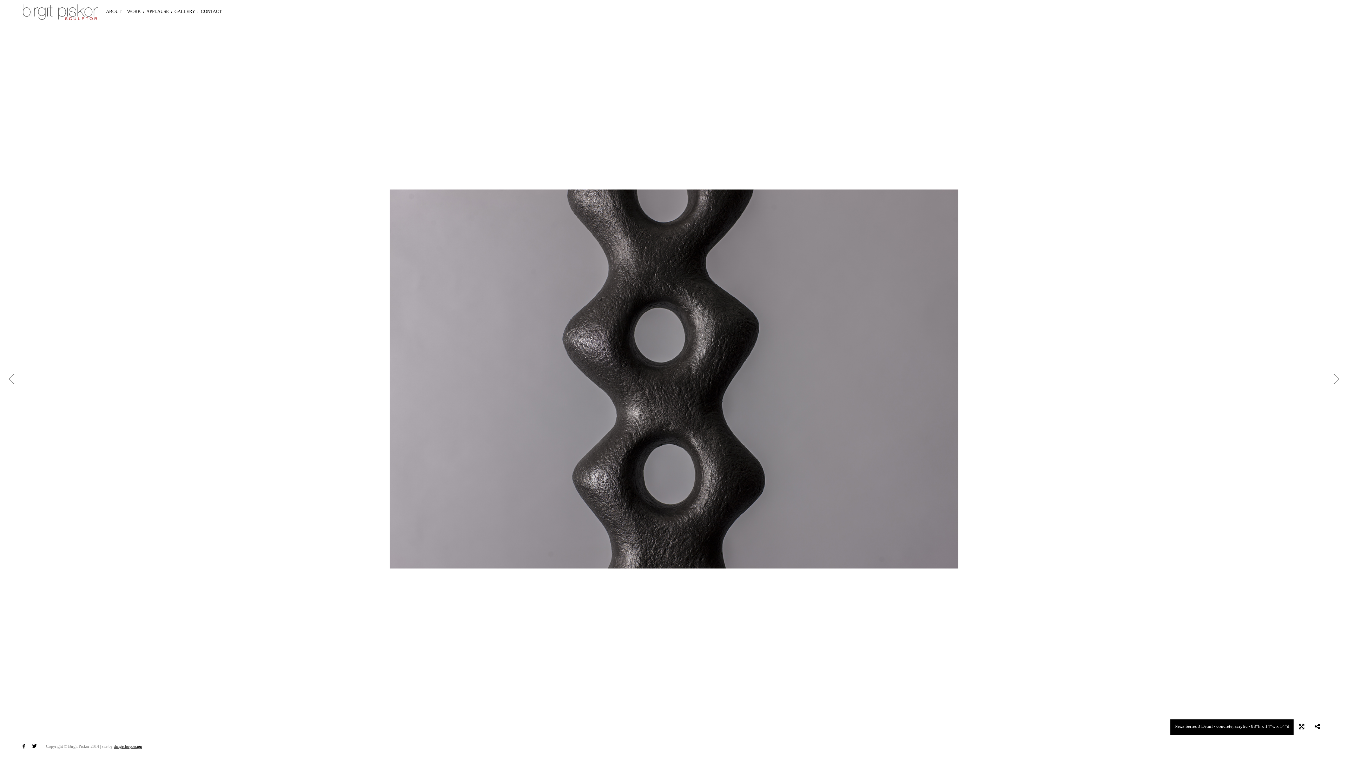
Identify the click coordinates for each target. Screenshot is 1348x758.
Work (134, 11)
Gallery (184, 11)
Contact (211, 11)
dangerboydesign (128, 746)
